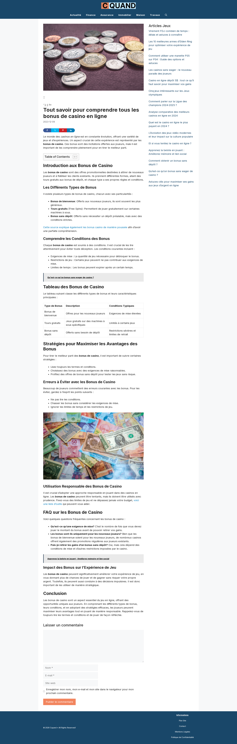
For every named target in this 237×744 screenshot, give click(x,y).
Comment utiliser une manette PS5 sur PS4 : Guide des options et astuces (169, 59)
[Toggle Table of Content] (74, 157)
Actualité (75, 15)
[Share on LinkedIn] (71, 130)
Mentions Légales (182, 732)
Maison (140, 15)
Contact (182, 726)
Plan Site (182, 720)
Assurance (106, 15)
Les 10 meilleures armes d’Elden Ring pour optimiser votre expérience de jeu (170, 45)
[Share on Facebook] (47, 130)
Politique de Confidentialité (182, 737)
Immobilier (124, 15)
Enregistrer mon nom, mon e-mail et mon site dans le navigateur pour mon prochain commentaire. (90, 691)
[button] (166, 15)
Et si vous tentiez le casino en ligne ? (170, 143)
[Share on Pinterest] (63, 130)
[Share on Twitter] (55, 130)
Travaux (155, 15)
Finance (91, 15)
